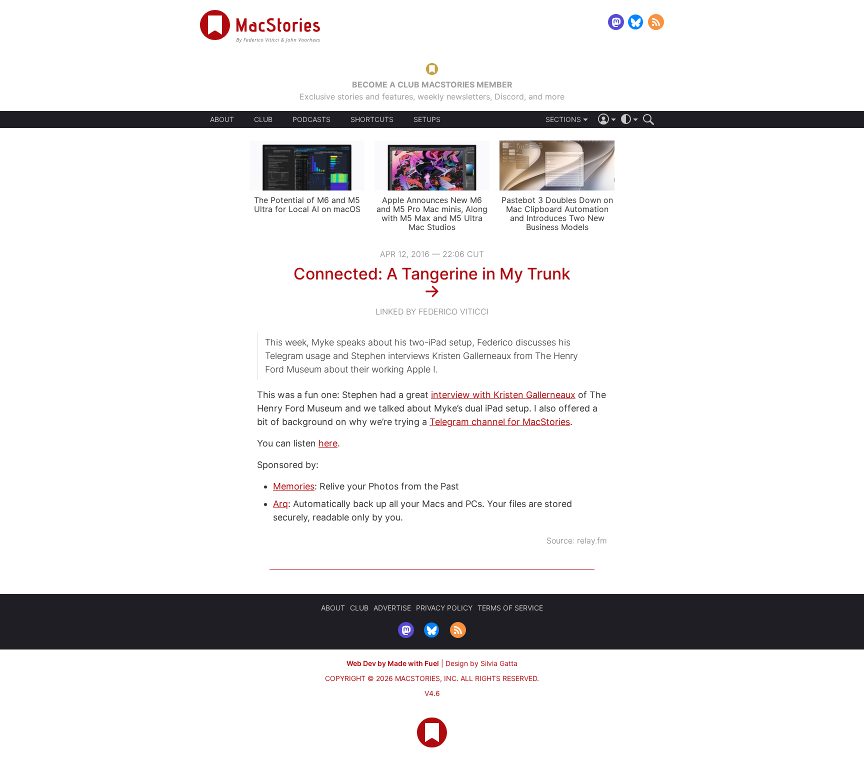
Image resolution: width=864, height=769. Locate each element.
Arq (280, 503)
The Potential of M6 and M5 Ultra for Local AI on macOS (307, 204)
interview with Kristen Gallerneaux (503, 395)
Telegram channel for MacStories (500, 421)
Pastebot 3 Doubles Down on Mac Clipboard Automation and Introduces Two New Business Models (557, 213)
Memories (293, 486)
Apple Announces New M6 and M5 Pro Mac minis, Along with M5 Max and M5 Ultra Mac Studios (432, 213)
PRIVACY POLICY (444, 608)
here (328, 443)
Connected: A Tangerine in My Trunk (432, 274)
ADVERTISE (392, 608)
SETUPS (427, 119)
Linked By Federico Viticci (432, 311)
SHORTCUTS (372, 119)
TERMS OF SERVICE (510, 608)
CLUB (263, 119)
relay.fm (592, 541)
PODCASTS (311, 119)
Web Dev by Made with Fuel (392, 663)
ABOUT (222, 119)
